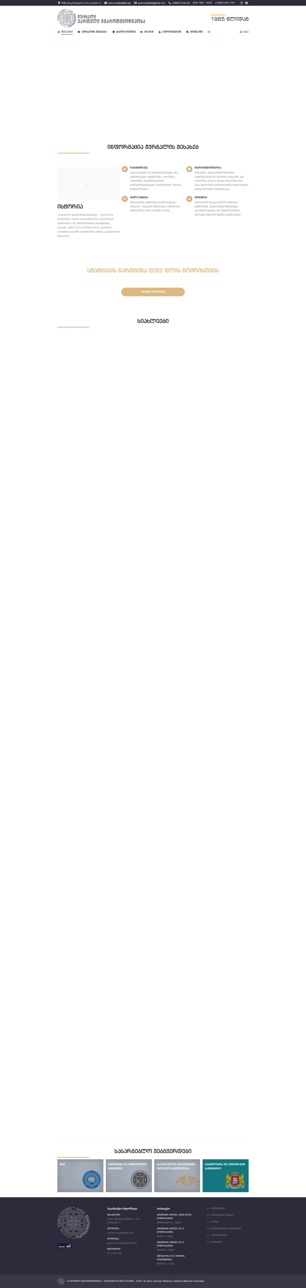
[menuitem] (67, 32)
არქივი (215, 1222)
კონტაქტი (216, 1242)
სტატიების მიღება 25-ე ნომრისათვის (97, 708)
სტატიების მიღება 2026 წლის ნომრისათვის (103, 511)
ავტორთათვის (219, 1235)
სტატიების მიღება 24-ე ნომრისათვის (97, 906)
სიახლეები (71, 515)
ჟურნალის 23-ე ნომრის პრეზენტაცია (97, 1103)
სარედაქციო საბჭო (222, 1215)
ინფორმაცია (218, 1208)
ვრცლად (70, 520)
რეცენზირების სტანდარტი (226, 1228)
